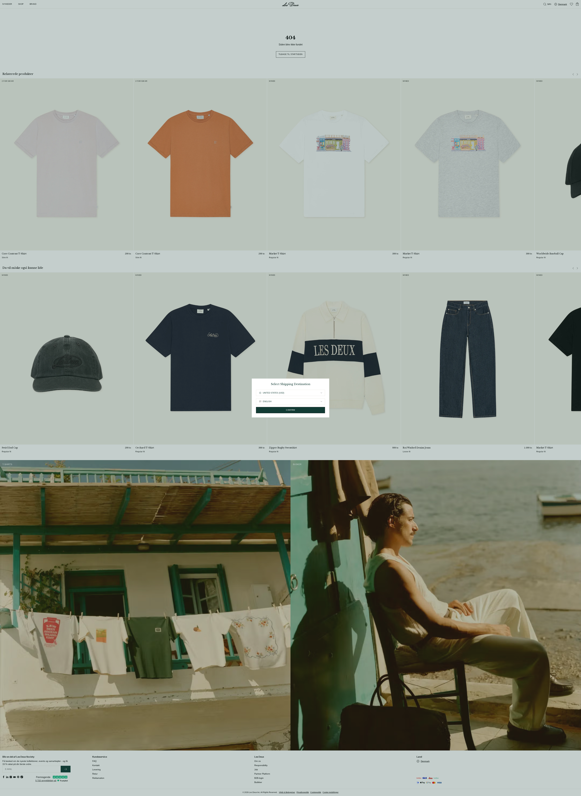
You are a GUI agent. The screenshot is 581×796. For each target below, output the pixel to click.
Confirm (290, 410)
